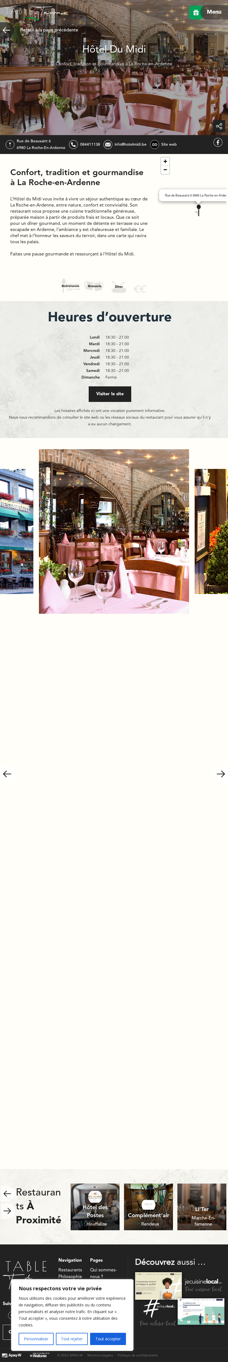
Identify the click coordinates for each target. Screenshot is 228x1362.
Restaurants (70, 1270)
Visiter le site (110, 394)
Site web (169, 144)
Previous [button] (8, 774)
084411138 (90, 144)
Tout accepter (108, 1338)
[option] (114, 531)
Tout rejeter (72, 1338)
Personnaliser (36, 1338)
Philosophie (70, 1277)
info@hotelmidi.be (131, 144)
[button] (198, 210)
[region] (72, 1315)
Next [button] (220, 774)
